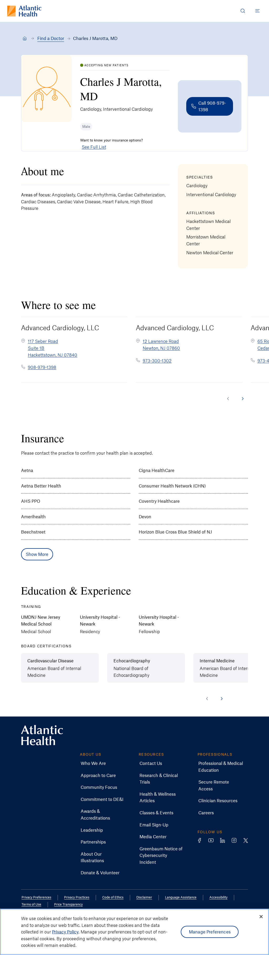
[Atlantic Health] (24, 38)
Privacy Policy (65, 931)
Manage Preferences (210, 931)
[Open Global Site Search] (242, 11)
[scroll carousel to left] (228, 398)
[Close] (261, 917)
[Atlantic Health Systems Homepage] (24, 11)
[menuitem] (93, 763)
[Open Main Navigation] (257, 11)
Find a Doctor (50, 38)
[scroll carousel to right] (242, 398)
